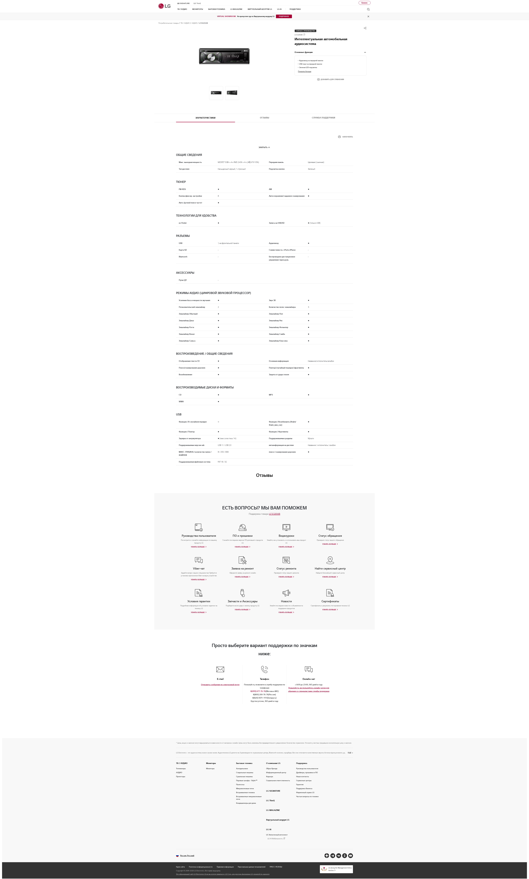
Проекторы (180, 776)
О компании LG (273, 763)
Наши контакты (302, 776)
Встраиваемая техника (245, 792)
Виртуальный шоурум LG (277, 819)
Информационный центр (276, 772)
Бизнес (364, 3)
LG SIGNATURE (273, 791)
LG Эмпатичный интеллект (277, 835)
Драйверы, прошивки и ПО (307, 772)
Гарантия (299, 784)
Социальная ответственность (278, 780)
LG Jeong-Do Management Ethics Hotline (340, 869)
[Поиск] (368, 9)
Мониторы (211, 763)
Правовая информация (225, 867)
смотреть (365, 52)
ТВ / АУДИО (181, 763)
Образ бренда (271, 768)
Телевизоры (181, 768)
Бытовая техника (244, 763)
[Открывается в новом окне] (326, 855)
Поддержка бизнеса (304, 788)
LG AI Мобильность (275, 839)
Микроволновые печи (245, 788)
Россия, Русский (187, 855)
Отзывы (264, 117)
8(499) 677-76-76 (258, 691)
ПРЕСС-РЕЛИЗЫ (276, 867)
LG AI (268, 829)
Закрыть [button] (263, 147)
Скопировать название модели (304, 34)
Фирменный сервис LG (305, 792)
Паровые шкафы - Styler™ (246, 780)
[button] (224, 57)
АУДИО (179, 772)
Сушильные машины (244, 776)
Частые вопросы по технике (307, 796)
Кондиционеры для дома (246, 803)
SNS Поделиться (365, 28)
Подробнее (284, 16)
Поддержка (301, 763)
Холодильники (242, 768)
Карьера (269, 776)
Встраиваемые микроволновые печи (249, 797)
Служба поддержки (323, 117)
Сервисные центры (303, 780)
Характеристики (205, 117)
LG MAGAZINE (273, 810)
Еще (349, 753)
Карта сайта (180, 867)
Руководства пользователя (307, 768)
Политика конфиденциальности (201, 867)
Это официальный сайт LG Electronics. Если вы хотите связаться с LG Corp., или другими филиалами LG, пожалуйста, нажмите (222, 874)
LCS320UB (274, 513)
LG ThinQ (270, 800)
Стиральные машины (244, 772)
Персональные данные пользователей (251, 867)
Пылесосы (240, 784)
